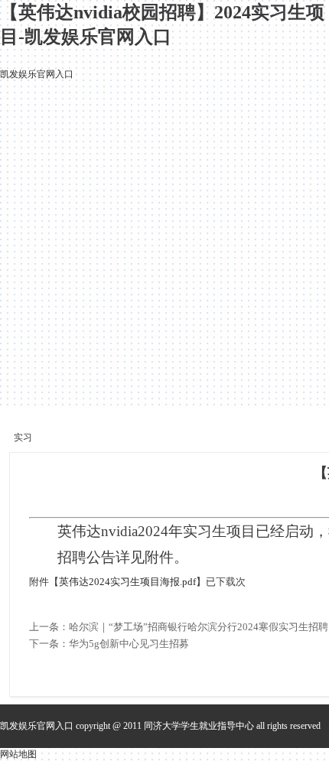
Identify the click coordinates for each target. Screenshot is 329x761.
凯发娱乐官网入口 (36, 74)
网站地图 (18, 754)
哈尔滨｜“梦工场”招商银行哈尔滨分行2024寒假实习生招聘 (198, 627)
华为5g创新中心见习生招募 (129, 643)
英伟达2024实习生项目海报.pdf (127, 581)
